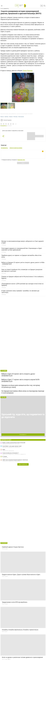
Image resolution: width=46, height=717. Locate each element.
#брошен (11, 116)
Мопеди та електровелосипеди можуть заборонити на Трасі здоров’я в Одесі (22, 242)
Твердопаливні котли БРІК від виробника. (15, 602)
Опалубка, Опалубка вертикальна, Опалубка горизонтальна (20, 630)
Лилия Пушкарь (28, 70)
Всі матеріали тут (23, 434)
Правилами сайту (21, 159)
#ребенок (6, 116)
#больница (15, 116)
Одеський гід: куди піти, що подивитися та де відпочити (22, 416)
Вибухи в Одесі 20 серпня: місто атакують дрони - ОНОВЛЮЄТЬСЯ (18, 375)
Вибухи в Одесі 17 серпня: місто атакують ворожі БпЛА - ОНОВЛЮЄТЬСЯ (20, 380)
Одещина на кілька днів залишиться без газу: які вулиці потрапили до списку (20, 386)
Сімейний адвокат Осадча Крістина (13, 547)
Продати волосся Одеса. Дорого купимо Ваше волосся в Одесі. (21, 574)
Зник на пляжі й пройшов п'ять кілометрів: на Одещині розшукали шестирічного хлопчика (21, 270)
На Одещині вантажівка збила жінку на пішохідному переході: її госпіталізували (22, 392)
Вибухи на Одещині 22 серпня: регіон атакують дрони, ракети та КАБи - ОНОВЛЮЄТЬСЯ (22, 263)
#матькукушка (21, 116)
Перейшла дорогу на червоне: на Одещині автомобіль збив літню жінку (21, 256)
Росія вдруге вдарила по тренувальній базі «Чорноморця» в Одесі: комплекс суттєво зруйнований (21, 249)
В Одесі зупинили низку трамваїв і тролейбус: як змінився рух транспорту (20, 291)
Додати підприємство (23, 464)
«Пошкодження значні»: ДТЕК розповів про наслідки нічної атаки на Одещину (22, 284)
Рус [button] (41, 5)
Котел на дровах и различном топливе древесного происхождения (22, 657)
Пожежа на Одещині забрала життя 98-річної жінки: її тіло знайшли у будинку (22, 277)
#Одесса (2, 116)
